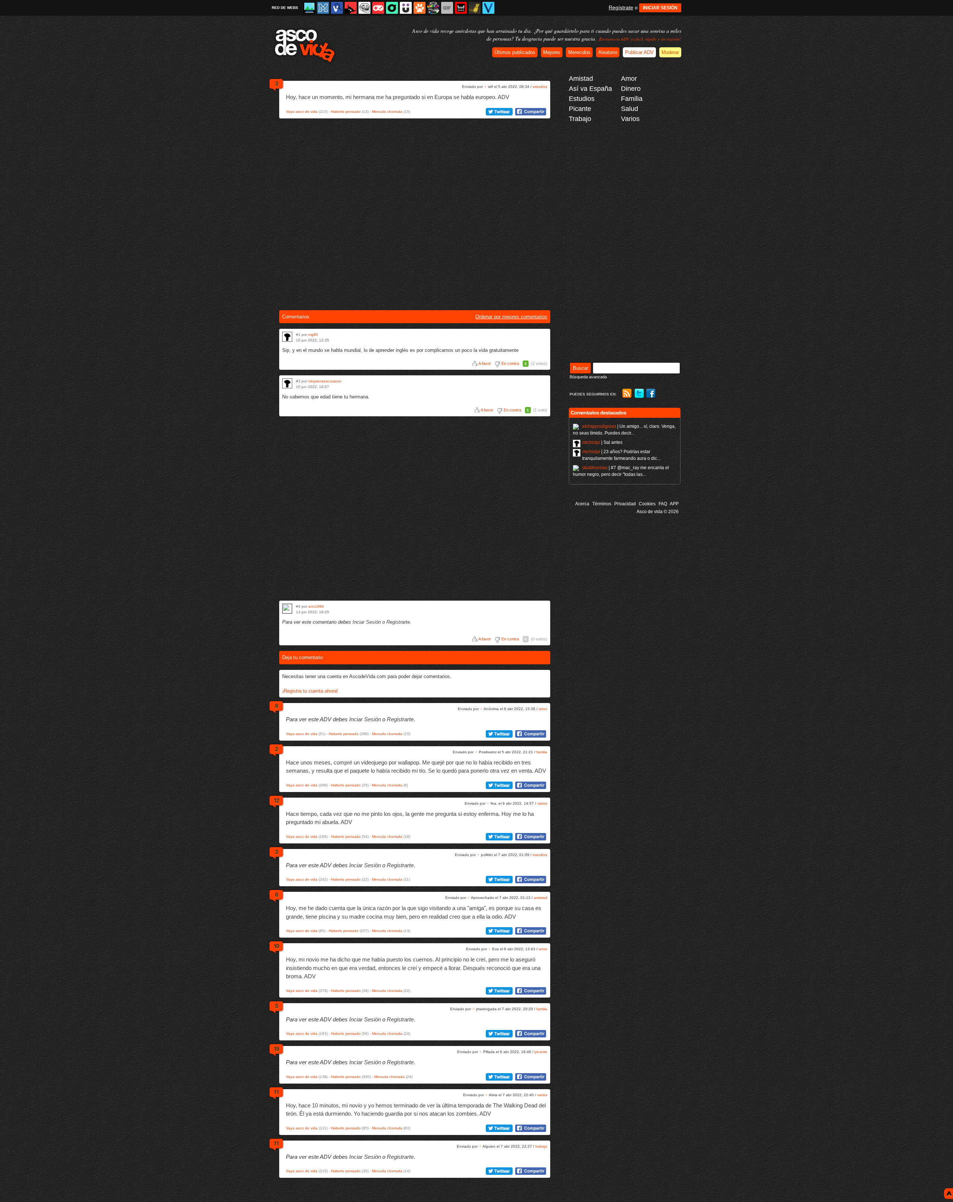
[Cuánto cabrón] (364, 8)
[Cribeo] (392, 8)
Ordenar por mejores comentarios (511, 316)
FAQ (663, 503)
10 (276, 946)
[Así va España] (351, 8)
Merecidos (579, 52)
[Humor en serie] (406, 8)
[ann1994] (287, 609)
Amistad (581, 78)
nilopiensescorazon (324, 381)
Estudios (582, 98)
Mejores (551, 52)
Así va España (590, 88)
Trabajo (580, 119)
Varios (630, 119)
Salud (629, 108)
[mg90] (287, 337)
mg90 (313, 335)
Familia (632, 98)
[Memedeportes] (323, 8)
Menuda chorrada (387, 111)
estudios (540, 87)
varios (542, 803)
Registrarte (398, 622)
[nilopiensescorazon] (287, 383)
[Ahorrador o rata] (475, 8)
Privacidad (625, 503)
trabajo (541, 1146)
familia (541, 752)
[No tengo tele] (433, 8)
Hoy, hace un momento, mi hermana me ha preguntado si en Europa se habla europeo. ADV (397, 97)
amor (543, 709)
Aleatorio (607, 52)
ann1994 (316, 606)
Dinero (631, 88)
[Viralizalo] (488, 8)
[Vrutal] (378, 8)
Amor (629, 78)
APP (674, 503)
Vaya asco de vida (302, 111)
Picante (580, 108)
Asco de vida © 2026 (658, 511)
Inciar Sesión (367, 622)
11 (276, 1092)
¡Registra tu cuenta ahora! (310, 691)
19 (276, 1048)
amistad (540, 898)
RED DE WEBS (285, 8)
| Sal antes (602, 442)
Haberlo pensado (346, 111)
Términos (601, 503)
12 (276, 800)
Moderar (670, 52)
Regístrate (621, 7)
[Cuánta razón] (309, 8)
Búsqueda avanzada (588, 377)
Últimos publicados (514, 52)
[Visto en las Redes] (337, 8)
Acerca (582, 503)
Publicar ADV (639, 52)
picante (541, 1052)
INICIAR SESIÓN (660, 7)
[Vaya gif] (447, 8)
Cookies (647, 503)
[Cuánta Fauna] (419, 8)
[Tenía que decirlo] (461, 8)
